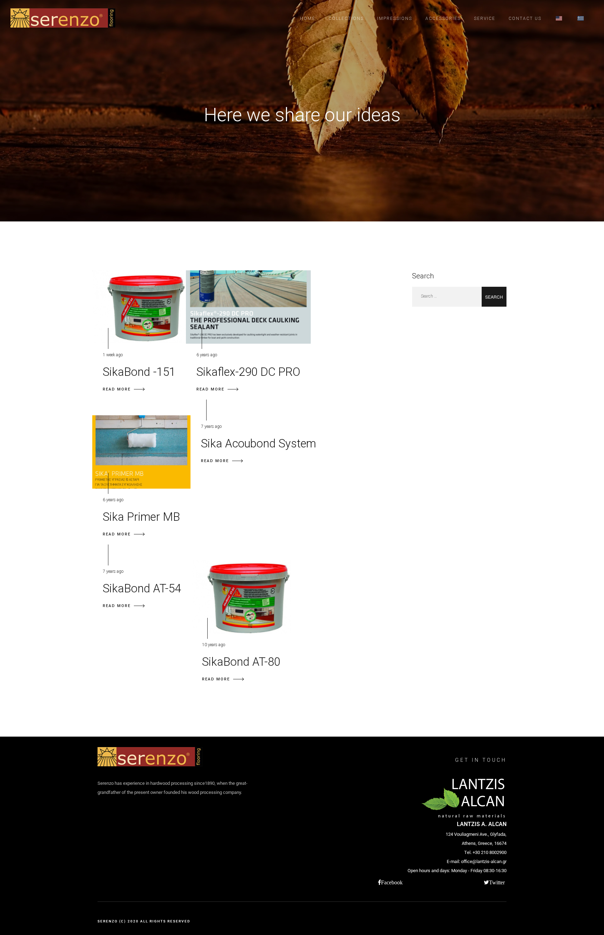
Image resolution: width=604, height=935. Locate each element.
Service (484, 18)
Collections (346, 18)
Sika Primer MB (141, 517)
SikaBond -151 (139, 372)
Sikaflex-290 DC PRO (248, 372)
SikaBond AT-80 (241, 662)
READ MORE (117, 389)
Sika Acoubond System (258, 443)
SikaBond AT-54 (142, 588)
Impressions (394, 18)
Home (307, 18)
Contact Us (525, 18)
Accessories (443, 18)
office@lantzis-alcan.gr (483, 861)
